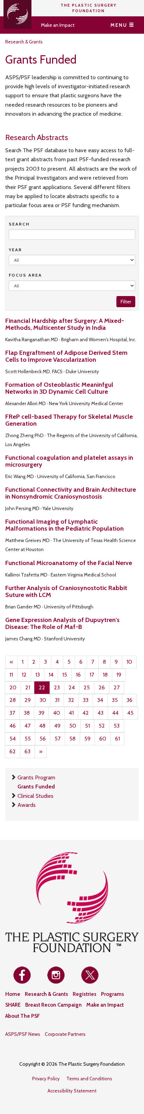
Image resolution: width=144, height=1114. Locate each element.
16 (78, 674)
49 (57, 725)
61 (117, 738)
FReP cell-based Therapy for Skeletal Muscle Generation (69, 420)
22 (42, 687)
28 (12, 700)
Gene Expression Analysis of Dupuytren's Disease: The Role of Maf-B (62, 623)
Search (19, 224)
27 (117, 687)
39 (41, 713)
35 (115, 700)
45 (130, 713)
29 (27, 700)
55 (27, 738)
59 (87, 738)
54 (12, 738)
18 (105, 674)
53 (117, 725)
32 (71, 700)
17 (91, 674)
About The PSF (22, 1016)
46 (12, 725)
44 (115, 713)
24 (72, 687)
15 (64, 674)
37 (12, 713)
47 (27, 725)
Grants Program (36, 777)
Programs (112, 994)
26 (102, 687)
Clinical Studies (35, 796)
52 (102, 725)
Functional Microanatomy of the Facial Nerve (68, 563)
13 (37, 674)
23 (57, 687)
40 (56, 713)
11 (11, 674)
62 (12, 751)
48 (42, 725)
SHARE (13, 1005)
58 (72, 738)
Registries (84, 994)
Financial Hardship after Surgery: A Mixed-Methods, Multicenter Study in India (64, 324)
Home (12, 994)
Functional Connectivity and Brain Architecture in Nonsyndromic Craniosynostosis (70, 493)
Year (15, 249)
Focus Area (25, 275)
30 (42, 700)
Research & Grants (24, 41)
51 (87, 725)
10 (129, 661)
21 (27, 687)
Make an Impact (57, 25)
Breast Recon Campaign (53, 1005)
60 (102, 738)
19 (118, 674)
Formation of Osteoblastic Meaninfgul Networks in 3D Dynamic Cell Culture (59, 388)
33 (85, 700)
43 (100, 713)
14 (51, 674)
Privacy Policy (46, 1078)
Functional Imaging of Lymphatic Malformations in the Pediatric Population (64, 525)
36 (129, 700)
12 (24, 674)
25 (87, 687)
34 (100, 700)
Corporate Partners (65, 1034)
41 (71, 713)
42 (85, 713)
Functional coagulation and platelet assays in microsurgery (69, 461)
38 (27, 713)
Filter (126, 301)
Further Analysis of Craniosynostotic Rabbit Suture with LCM (66, 591)
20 (12, 687)
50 (72, 725)
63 (27, 751)
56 (42, 738)
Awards (26, 805)
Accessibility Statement (72, 1090)
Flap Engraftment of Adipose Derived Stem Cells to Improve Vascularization (66, 356)
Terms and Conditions (89, 1078)
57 (57, 738)
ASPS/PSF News (22, 1034)
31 (57, 700)
